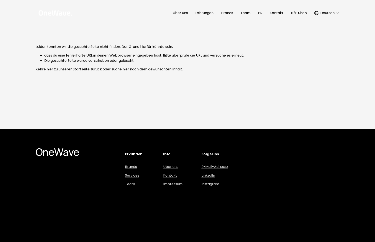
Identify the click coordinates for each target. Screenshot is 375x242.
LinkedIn (208, 175)
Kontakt (276, 12)
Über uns (180, 12)
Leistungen (204, 12)
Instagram (210, 184)
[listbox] (326, 13)
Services (132, 175)
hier (50, 69)
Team (245, 12)
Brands (227, 12)
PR (260, 12)
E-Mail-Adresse (214, 166)
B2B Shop (299, 12)
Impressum (173, 184)
